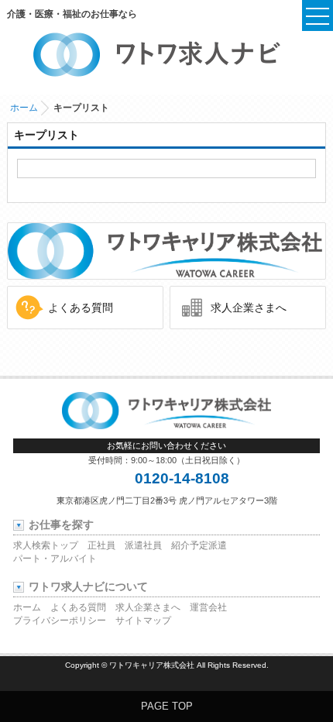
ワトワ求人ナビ (167, 54)
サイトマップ (143, 620)
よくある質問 (80, 307)
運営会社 (208, 607)
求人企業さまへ (249, 307)
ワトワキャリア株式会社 (151, 665)
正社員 (101, 545)
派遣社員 (143, 545)
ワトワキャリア (167, 250)
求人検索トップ (45, 545)
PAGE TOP (167, 706)
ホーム (24, 107)
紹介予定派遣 (199, 545)
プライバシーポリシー (59, 620)
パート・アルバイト (55, 558)
